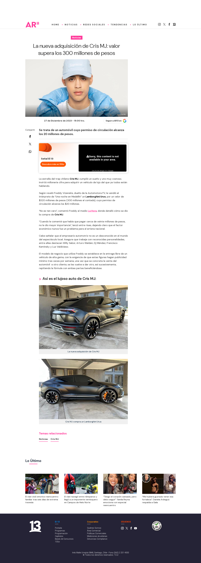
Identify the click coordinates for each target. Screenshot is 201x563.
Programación (61, 533)
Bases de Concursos (64, 539)
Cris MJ (55, 439)
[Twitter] (164, 25)
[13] (174, 25)
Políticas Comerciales (96, 533)
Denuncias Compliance (97, 539)
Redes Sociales (94, 24)
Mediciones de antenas (97, 536)
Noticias (71, 24)
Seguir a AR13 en (114, 121)
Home (55, 24)
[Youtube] (135, 529)
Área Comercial (93, 531)
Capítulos (59, 536)
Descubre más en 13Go (53, 164)
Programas (60, 531)
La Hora (92, 210)
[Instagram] (159, 25)
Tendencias (119, 24)
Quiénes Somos (94, 528)
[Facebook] (169, 25)
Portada (58, 528)
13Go (57, 542)
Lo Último (140, 24)
